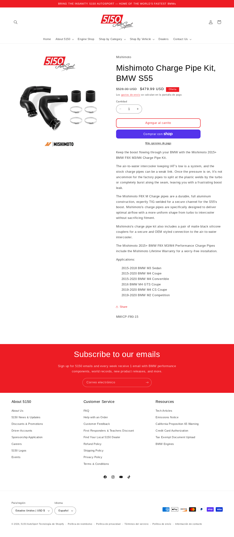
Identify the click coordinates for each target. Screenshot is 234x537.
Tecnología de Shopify (51, 524)
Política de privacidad (108, 524)
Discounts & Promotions (27, 423)
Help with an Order (96, 417)
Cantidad (121, 101)
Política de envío (161, 524)
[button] (16, 22)
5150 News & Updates (26, 417)
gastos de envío (130, 94)
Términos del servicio (136, 524)
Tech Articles (164, 410)
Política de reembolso (80, 524)
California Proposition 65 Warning (177, 423)
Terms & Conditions (96, 463)
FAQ (86, 410)
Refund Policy (93, 444)
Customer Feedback (97, 423)
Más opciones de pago (158, 143)
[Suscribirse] (147, 382)
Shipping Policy (93, 450)
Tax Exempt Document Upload (175, 437)
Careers (17, 444)
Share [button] (123, 306)
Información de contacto (188, 524)
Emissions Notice (167, 417)
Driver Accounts (22, 430)
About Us (18, 410)
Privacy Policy (93, 457)
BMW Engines (165, 444)
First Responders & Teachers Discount (109, 430)
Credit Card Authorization (172, 430)
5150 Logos (19, 450)
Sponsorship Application (27, 437)
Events (16, 457)
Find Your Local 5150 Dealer (102, 437)
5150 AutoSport (29, 524)
